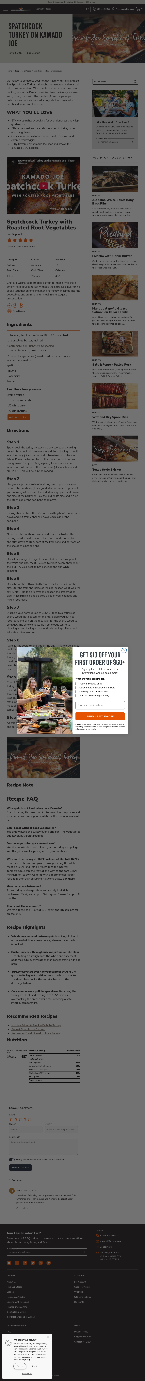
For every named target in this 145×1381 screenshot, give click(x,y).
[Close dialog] (124, 650)
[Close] (49, 1336)
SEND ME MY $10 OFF (100, 716)
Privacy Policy (24, 1359)
